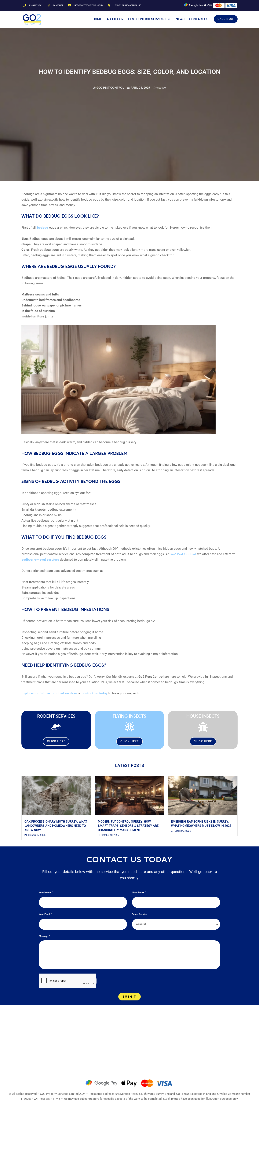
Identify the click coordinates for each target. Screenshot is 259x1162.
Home (97, 19)
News (180, 19)
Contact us (198, 19)
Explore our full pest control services (49, 693)
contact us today (95, 693)
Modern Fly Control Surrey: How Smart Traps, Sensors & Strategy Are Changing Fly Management (128, 826)
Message (44, 936)
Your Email (45, 914)
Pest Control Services (146, 19)
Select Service (139, 914)
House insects (202, 716)
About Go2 (115, 19)
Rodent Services (56, 716)
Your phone (138, 892)
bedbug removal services (40, 559)
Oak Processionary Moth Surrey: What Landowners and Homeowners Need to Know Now (55, 826)
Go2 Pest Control (183, 554)
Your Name (45, 892)
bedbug (43, 227)
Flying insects (129, 716)
